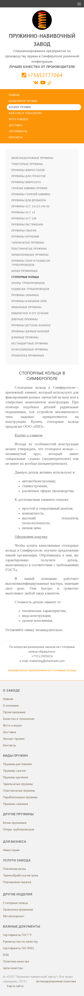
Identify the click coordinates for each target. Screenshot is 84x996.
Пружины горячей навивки (30, 194)
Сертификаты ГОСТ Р (17, 935)
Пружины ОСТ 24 (23, 212)
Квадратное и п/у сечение (30, 313)
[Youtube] (43, 83)
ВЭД (6, 955)
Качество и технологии (25, 113)
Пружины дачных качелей (30, 331)
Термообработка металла (20, 875)
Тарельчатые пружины (27, 242)
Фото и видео (18, 119)
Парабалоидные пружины (20, 797)
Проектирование (14, 712)
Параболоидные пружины (29, 254)
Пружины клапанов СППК (29, 301)
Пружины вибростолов (28, 170)
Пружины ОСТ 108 (23, 218)
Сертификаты (18, 131)
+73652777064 (44, 75)
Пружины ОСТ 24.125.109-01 (30, 206)
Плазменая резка (14, 869)
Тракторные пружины (27, 164)
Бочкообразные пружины (29, 349)
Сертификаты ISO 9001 (18, 948)
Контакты (15, 137)
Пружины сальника (25, 295)
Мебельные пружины (26, 307)
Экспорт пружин (13, 739)
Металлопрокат (13, 916)
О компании (11, 705)
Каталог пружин (20, 107)
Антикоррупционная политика (56, 981)
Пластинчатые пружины (29, 248)
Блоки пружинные (24, 271)
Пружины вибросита (26, 182)
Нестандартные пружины (29, 343)
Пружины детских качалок (31, 325)
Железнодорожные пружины (32, 158)
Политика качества (16, 961)
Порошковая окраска (17, 882)
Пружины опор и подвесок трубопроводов (30, 263)
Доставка (15, 125)
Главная (14, 95)
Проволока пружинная (27, 355)
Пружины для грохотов (28, 176)
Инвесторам (11, 850)
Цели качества (13, 968)
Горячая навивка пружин (29, 188)
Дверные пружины (24, 319)
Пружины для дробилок (28, 200)
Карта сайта (15, 986)
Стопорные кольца (25, 277)
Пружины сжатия (23, 230)
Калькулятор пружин (23, 101)
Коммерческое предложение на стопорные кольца (42, 670)
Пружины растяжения (27, 224)
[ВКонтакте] (36, 83)
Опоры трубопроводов (28, 283)
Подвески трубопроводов (30, 289)
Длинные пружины (24, 337)
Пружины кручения (25, 236)
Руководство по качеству (20, 941)
